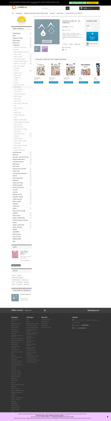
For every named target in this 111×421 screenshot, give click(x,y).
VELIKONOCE (16, 231)
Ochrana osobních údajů (32, 327)
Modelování (15, 203)
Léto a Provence (17, 91)
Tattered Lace (25, 279)
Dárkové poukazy (17, 234)
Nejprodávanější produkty (32, 323)
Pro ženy (16, 80)
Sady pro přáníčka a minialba (20, 129)
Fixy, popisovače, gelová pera (20, 173)
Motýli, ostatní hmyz (18, 108)
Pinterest (78, 44)
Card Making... (37, 78)
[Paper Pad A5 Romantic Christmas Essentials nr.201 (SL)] (70, 69)
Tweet (65, 44)
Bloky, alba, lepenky (18, 126)
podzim (14, 275)
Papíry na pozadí (18, 124)
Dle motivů (16, 70)
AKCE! (14, 35)
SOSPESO (15, 213)
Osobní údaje (45, 325)
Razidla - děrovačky (17, 227)
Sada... (80, 78)
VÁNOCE (15, 229)
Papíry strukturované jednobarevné (21, 52)
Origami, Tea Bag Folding (19, 217)
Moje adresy (44, 323)
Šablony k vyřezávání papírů (20, 119)
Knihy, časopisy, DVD (18, 178)
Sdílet (71, 44)
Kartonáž (15, 175)
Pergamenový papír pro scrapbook (21, 122)
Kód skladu (65, 26)
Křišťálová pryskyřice (18, 185)
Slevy (15, 247)
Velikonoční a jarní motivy (19, 94)
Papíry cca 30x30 (18, 56)
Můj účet (44, 317)
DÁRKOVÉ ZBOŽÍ (17, 238)
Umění (15, 110)
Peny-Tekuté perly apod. (19, 133)
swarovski (26, 282)
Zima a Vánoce (17, 87)
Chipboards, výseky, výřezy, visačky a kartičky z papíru (19, 65)
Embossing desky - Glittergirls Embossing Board (20, 146)
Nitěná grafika (16, 164)
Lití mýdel (15, 189)
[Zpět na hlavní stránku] (12, 13)
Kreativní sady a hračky (18, 187)
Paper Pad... (67, 78)
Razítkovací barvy (18, 138)
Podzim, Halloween (18, 89)
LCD (13, 282)
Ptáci (15, 105)
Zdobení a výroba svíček (18, 224)
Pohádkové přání (16, 279)
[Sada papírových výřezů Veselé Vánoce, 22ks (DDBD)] (85, 69)
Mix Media (16, 136)
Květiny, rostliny (17, 75)
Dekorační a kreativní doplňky (20, 61)
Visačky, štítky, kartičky (19, 115)
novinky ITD (19, 284)
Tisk (66, 49)
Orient (15, 117)
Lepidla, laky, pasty (17, 199)
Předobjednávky (16, 33)
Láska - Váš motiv (17, 236)
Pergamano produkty (18, 38)
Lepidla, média (17, 143)
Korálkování (15, 180)
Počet (87, 25)
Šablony (15, 208)
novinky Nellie (19, 282)
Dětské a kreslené (18, 73)
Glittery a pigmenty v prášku (20, 140)
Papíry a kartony (16, 215)
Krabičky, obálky (17, 112)
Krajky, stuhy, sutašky (18, 182)
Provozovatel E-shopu (31, 325)
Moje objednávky (45, 319)
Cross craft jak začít (31, 358)
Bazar (14, 241)
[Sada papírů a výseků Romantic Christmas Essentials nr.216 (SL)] (55, 69)
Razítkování (15, 154)
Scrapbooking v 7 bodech (32, 360)
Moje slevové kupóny (46, 327)
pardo (13, 284)
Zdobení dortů (16, 206)
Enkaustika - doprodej (18, 196)
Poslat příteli (68, 47)
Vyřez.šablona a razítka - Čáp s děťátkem (24, 252)
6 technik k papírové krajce (32, 356)
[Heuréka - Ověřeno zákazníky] (21, 20)
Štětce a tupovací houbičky (19, 210)
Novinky (28, 321)
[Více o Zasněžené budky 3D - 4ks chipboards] (15, 297)
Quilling (15, 222)
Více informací (34, 3)
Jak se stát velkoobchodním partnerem (30, 337)
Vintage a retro (17, 77)
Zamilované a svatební (19, 84)
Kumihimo (15, 192)
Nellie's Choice (16, 42)
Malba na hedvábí (17, 201)
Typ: (63, 30)
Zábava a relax (17, 98)
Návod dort (26, 284)
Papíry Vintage (17, 131)
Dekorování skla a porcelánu (19, 168)
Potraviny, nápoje (18, 96)
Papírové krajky (16, 40)
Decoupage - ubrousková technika (21, 157)
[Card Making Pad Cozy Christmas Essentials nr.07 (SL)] (40, 69)
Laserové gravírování (31, 362)
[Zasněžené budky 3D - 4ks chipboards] (37, 49)
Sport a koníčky (17, 101)
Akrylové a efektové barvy (19, 159)
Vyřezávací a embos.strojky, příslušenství (20, 48)
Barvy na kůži (16, 166)
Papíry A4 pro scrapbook (19, 59)
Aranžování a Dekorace (18, 161)
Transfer (19, 275)
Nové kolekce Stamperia (17, 277)
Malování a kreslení (17, 194)
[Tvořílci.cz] (25, 7)
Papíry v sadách (17, 54)
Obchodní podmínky (31, 350)
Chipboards (16, 68)
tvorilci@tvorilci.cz (82, 328)
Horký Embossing (17, 152)
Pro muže (16, 82)
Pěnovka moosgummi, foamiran (20, 220)
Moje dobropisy (45, 321)
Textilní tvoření (16, 171)
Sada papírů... (52, 78)
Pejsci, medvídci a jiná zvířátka (21, 103)
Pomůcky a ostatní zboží (19, 150)
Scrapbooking (16, 45)
